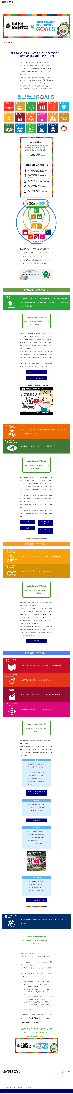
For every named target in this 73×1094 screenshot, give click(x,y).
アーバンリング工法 (45, 531)
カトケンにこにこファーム (36, 900)
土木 (28, 522)
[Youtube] (69, 1072)
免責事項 (20, 1087)
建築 (28, 528)
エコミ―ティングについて (36, 372)
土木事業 (36, 641)
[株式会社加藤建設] (7, 2)
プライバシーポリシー (10, 1087)
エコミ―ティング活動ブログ (36, 378)
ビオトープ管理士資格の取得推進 (36, 792)
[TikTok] (66, 1072)
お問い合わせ (28, 1087)
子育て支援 (36, 820)
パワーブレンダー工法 (45, 523)
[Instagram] (63, 1072)
